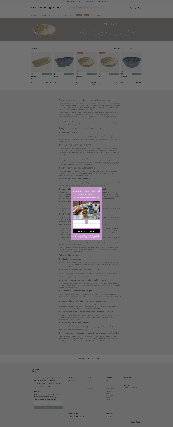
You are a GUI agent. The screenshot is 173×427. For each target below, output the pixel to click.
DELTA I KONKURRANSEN (86, 231)
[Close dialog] (100, 189)
